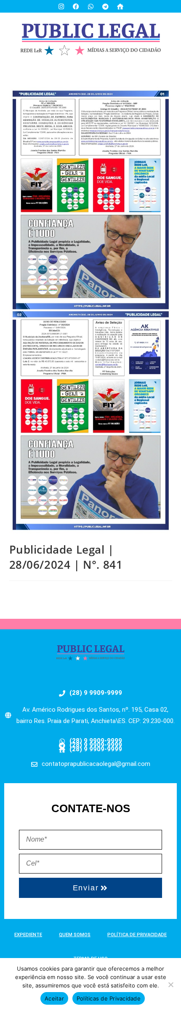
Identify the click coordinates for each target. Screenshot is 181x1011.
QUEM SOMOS (74, 934)
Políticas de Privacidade (109, 998)
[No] (170, 984)
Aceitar (54, 998)
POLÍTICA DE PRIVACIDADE (137, 934)
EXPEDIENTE (28, 934)
